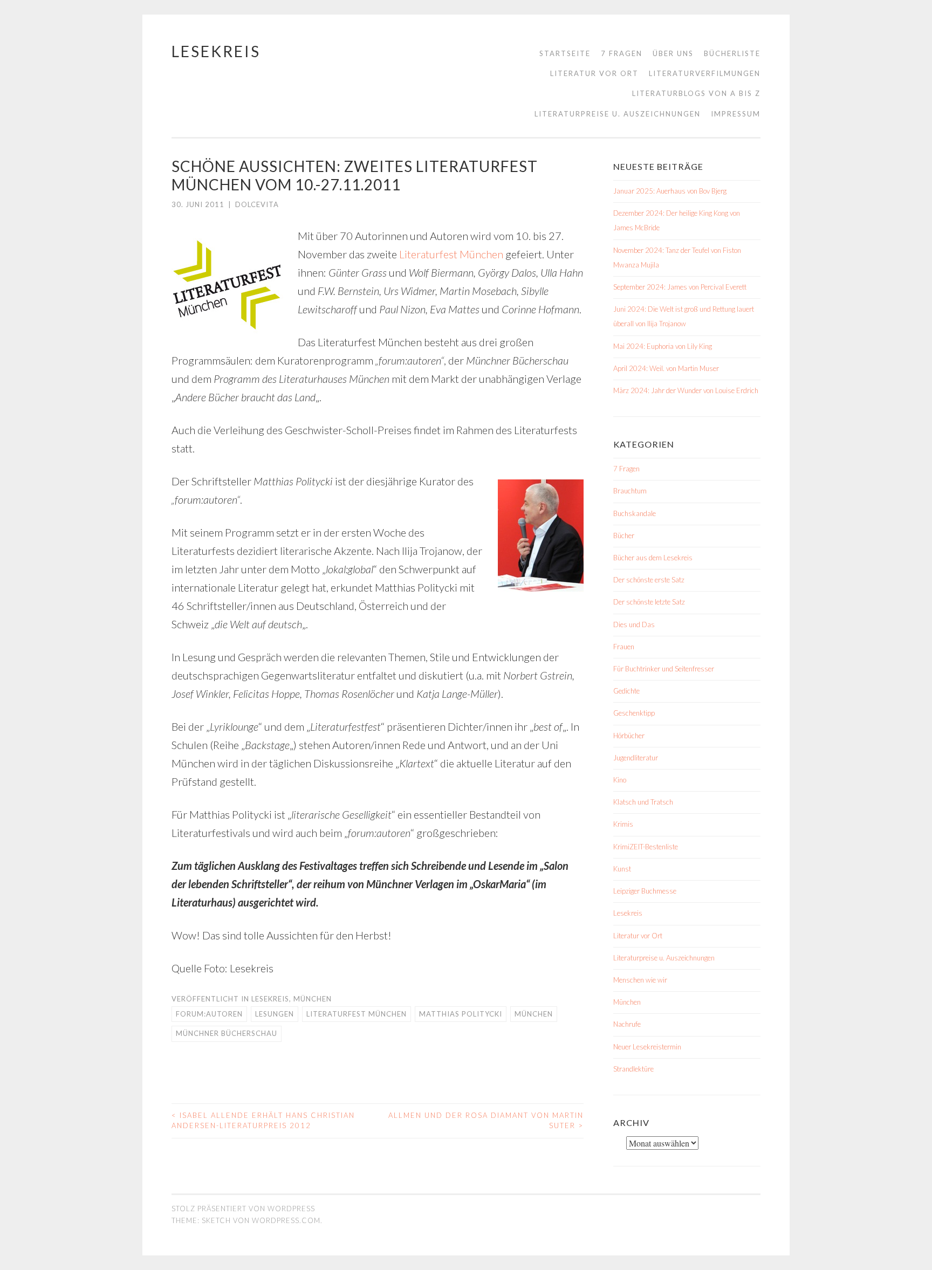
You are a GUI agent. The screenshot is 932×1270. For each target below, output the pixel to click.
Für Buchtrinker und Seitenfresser (663, 668)
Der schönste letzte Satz (649, 602)
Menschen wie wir (640, 980)
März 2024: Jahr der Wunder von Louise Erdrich (685, 390)
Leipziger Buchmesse (644, 891)
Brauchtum (630, 490)
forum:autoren (209, 1014)
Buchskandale (634, 513)
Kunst (622, 868)
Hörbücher (629, 735)
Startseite (565, 53)
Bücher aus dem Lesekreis (653, 557)
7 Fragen (621, 53)
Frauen (623, 646)
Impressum (735, 113)
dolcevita (257, 204)
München (312, 998)
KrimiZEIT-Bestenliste (645, 846)
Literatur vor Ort (594, 73)
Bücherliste (732, 53)
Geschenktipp (634, 713)
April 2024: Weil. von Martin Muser (666, 368)
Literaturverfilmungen (704, 73)
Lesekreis (216, 51)
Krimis (623, 824)
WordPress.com (286, 1220)
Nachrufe (627, 1024)
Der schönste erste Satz (648, 579)
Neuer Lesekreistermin (647, 1046)
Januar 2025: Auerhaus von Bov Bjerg (670, 191)
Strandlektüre (633, 1069)
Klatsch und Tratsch (643, 802)
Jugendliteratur (635, 757)
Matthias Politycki (460, 1014)
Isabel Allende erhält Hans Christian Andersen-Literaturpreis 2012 (263, 1120)
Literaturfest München (451, 254)
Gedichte (626, 691)
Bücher (623, 535)
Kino (619, 779)
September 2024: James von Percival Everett (679, 287)
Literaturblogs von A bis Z (696, 93)
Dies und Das (634, 624)
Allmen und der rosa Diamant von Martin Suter (486, 1120)
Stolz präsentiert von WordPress (243, 1208)
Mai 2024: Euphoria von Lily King (662, 346)
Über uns (673, 53)
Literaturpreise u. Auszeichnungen (617, 113)
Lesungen (274, 1014)
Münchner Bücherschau (226, 1033)
